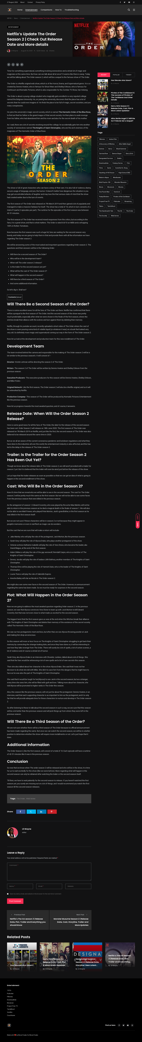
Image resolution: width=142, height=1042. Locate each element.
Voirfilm (9, 1012)
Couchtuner (11, 1015)
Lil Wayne (26, 829)
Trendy (129, 75)
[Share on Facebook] (8, 64)
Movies (120, 187)
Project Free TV (104, 201)
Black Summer (121, 149)
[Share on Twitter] (13, 64)
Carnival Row (103, 153)
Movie (101, 187)
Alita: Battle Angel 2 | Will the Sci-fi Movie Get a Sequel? (123, 119)
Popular (116, 75)
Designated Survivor (106, 158)
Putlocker (117, 201)
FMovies (10, 997)
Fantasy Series (118, 163)
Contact (30, 2)
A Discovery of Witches (107, 144)
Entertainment (31, 10)
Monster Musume (120, 182)
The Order (21, 798)
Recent (104, 75)
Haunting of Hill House (106, 173)
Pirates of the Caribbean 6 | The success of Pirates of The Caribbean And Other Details (123, 96)
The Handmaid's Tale (106, 211)
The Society (103, 216)
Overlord (117, 192)
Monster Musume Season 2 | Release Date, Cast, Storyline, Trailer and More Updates (71, 922)
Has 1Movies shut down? (121, 80)
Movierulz (110, 187)
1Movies (102, 139)
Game (109, 168)
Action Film (113, 139)
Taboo (101, 206)
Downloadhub (103, 163)
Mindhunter (117, 177)
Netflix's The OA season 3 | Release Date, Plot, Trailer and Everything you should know (28, 922)
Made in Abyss (104, 177)
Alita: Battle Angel (125, 144)
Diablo (119, 158)
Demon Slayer (117, 153)
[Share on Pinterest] (21, 64)
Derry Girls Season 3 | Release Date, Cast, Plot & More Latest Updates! (122, 108)
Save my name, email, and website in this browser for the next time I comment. (36, 894)
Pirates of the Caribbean (121, 196)
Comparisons (46, 10)
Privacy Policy (40, 2)
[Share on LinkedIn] (17, 64)
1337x (9, 990)
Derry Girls (129, 153)
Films (101, 168)
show (19, 297)
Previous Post (19, 914)
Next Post (80, 914)
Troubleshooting (72, 10)
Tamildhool (111, 206)
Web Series (30, 798)
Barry (110, 149)
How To (58, 10)
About (22, 2)
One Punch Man (104, 192)
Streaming (128, 201)
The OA (119, 211)
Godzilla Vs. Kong (121, 168)
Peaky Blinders (104, 196)
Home (19, 10)
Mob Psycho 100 (104, 182)
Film (128, 163)
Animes (101, 149)
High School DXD (124, 173)
